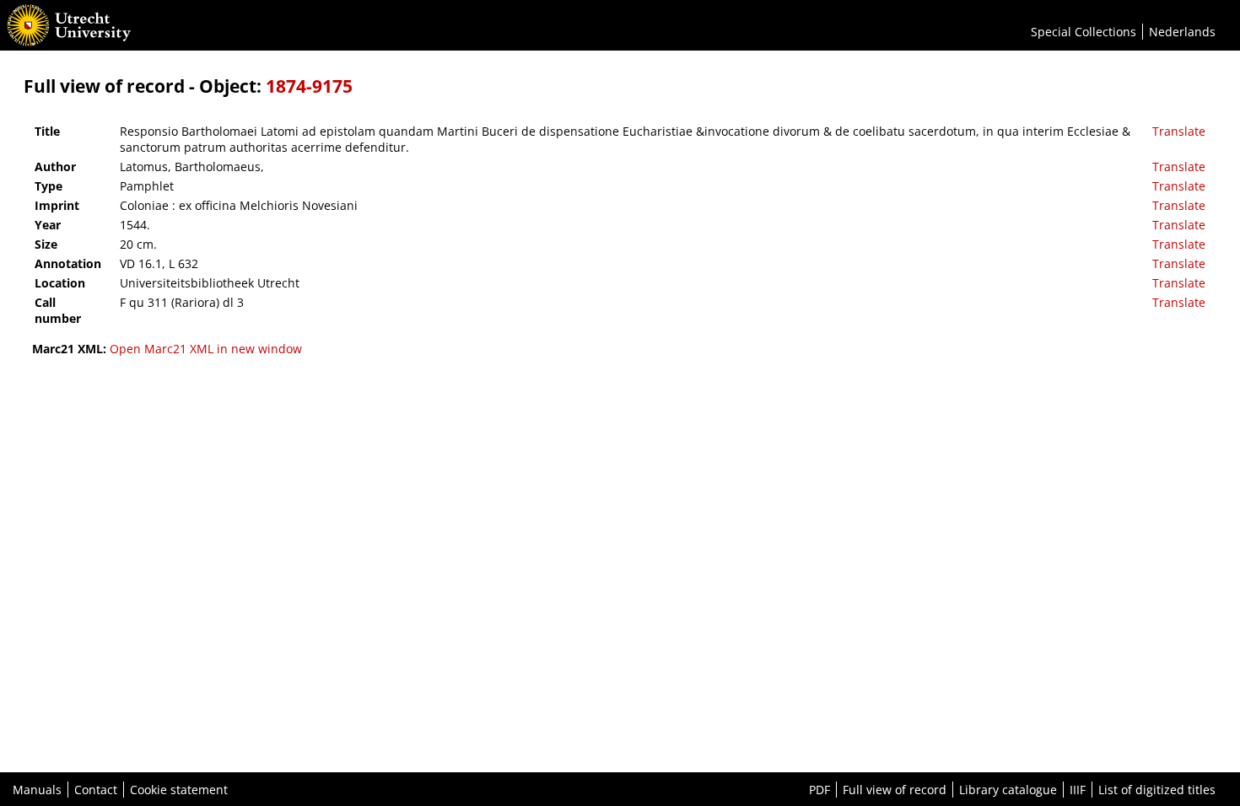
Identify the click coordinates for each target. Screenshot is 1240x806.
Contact (95, 790)
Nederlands (1182, 32)
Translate (1178, 131)
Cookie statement (179, 790)
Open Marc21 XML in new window (206, 349)
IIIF (1078, 790)
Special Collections (1083, 32)
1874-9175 (309, 86)
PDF (819, 790)
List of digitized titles (1157, 790)
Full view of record (894, 790)
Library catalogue (1008, 790)
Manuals (37, 790)
